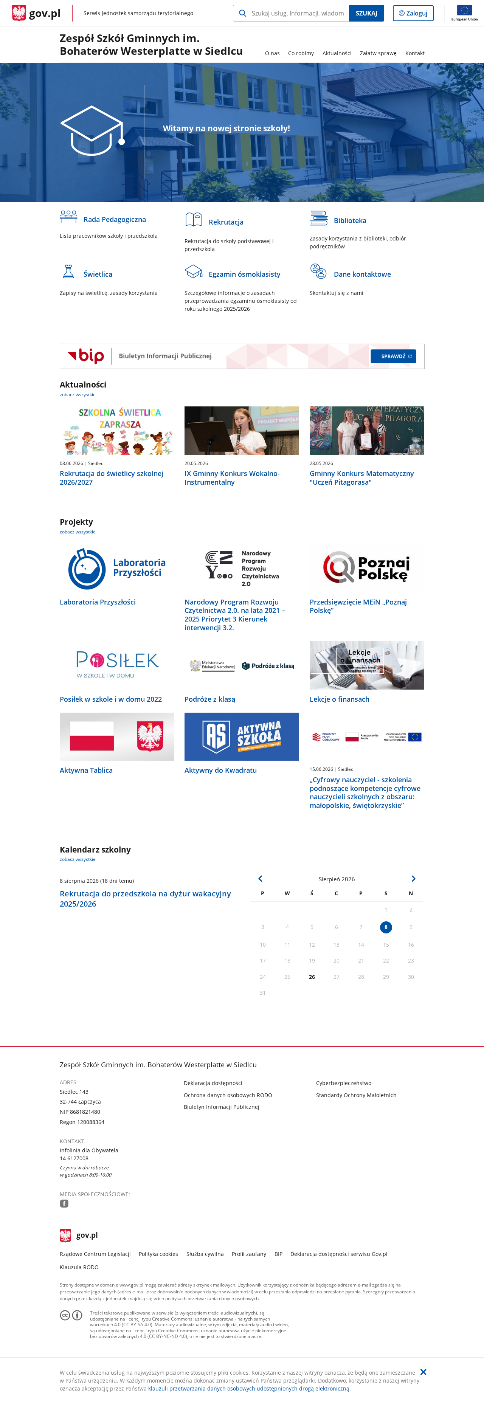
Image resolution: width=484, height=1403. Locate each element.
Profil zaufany (249, 1253)
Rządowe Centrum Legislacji (95, 1253)
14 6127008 (74, 1158)
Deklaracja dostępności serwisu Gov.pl (339, 1253)
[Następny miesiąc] (413, 878)
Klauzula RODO (79, 1267)
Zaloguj (419, 15)
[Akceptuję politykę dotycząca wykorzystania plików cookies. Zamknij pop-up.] (423, 1372)
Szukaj (366, 13)
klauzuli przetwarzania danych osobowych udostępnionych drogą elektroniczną (248, 1388)
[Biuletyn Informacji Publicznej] (242, 356)
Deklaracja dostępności (213, 1083)
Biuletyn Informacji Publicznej (221, 1106)
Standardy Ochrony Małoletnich (356, 1095)
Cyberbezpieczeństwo (343, 1083)
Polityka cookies (158, 1253)
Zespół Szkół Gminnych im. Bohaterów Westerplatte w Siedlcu (151, 45)
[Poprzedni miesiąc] (260, 878)
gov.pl (87, 1236)
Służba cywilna (205, 1253)
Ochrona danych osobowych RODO (228, 1095)
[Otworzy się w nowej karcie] (64, 1203)
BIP (278, 1253)
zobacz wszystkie (78, 394)
